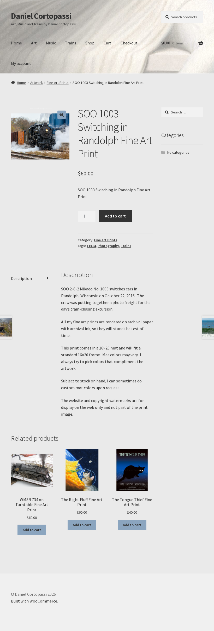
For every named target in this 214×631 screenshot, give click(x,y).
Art (34, 42)
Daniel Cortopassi (41, 16)
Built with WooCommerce (34, 601)
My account (21, 63)
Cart (107, 42)
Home (16, 42)
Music (51, 42)
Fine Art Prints (58, 82)
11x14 (91, 245)
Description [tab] (21, 278)
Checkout (129, 42)
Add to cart (115, 216)
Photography (108, 245)
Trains (70, 42)
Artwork (36, 82)
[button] (61, 115)
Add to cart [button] (32, 529)
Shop (89, 42)
